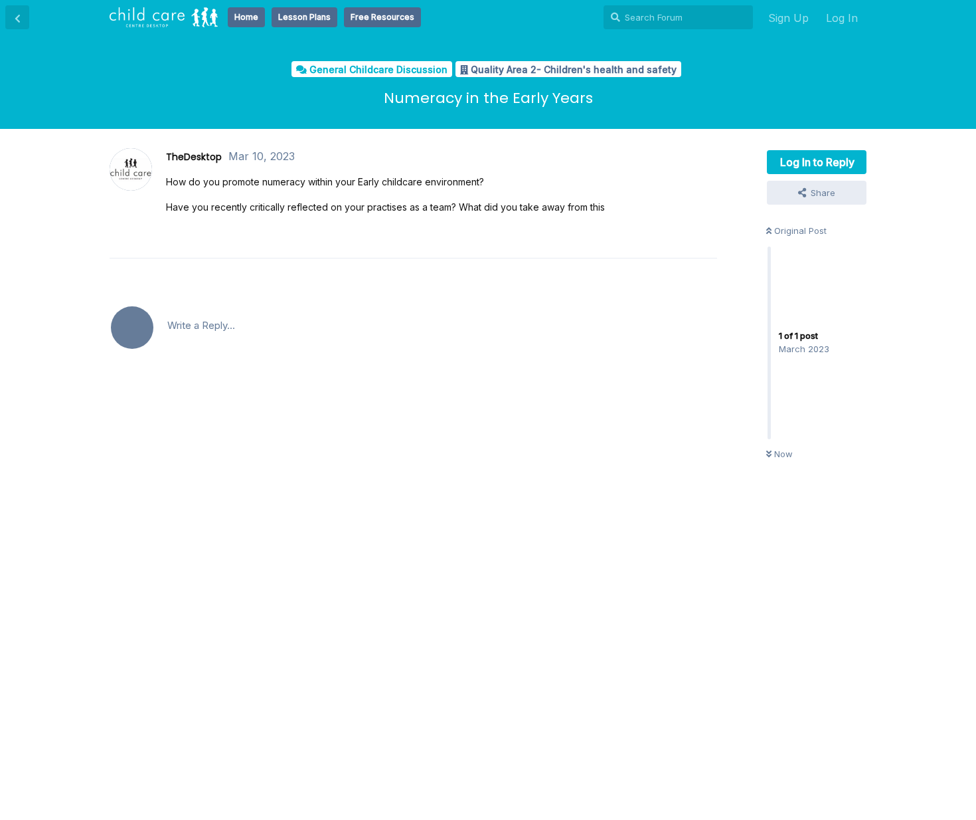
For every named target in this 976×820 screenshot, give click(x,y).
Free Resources (382, 17)
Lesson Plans (304, 17)
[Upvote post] (657, 235)
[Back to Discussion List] (17, 17)
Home (246, 17)
